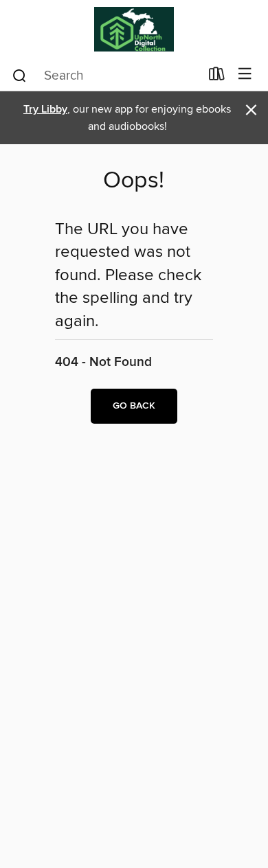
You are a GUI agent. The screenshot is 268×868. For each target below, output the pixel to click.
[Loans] (217, 76)
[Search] (19, 75)
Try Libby (45, 109)
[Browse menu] (245, 74)
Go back (134, 406)
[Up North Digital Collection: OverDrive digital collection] (134, 29)
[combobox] (105, 75)
